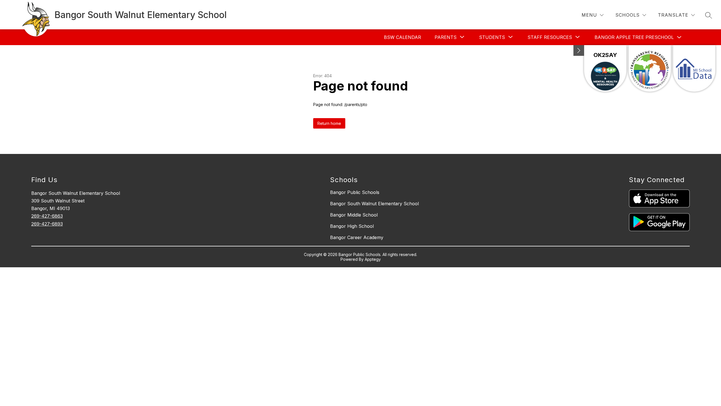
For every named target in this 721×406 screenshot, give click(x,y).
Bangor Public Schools (354, 192)
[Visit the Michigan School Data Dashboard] (694, 68)
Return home (329, 123)
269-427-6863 (47, 216)
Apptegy (373, 259)
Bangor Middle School (354, 215)
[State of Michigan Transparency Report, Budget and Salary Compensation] (650, 68)
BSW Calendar (402, 37)
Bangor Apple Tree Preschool (634, 37)
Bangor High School (352, 226)
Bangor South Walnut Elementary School (374, 203)
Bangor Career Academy (356, 237)
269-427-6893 (47, 224)
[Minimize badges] (578, 50)
